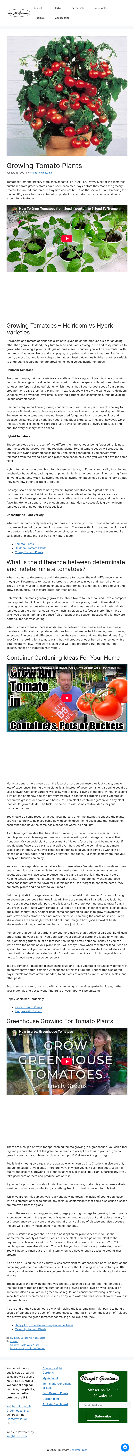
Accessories (62, 17)
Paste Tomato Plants (28, 1007)
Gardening (26, 1337)
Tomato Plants (24, 544)
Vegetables (101, 8)
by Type (14, 1337)
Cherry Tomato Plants (29, 552)
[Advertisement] (67, 295)
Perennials (78, 8)
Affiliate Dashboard (55, 1404)
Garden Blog (50, 1398)
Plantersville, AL (17, 1419)
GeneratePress (78, 1449)
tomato (14, 1341)
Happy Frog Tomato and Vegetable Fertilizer (44, 1325)
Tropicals (39, 17)
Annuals (38, 8)
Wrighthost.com (17, 1436)
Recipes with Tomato (28, 1011)
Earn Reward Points (55, 1393)
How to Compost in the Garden (27, 1348)
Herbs (57, 8)
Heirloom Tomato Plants (30, 548)
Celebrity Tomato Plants (30, 1329)
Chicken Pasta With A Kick (24, 1345)
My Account (50, 1378)
